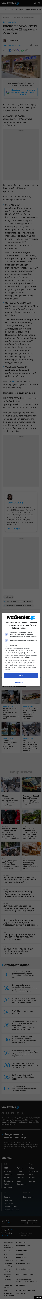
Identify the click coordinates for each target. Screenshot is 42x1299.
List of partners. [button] (25, 657)
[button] (21, 645)
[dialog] (21, 649)
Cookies (38, 1297)
